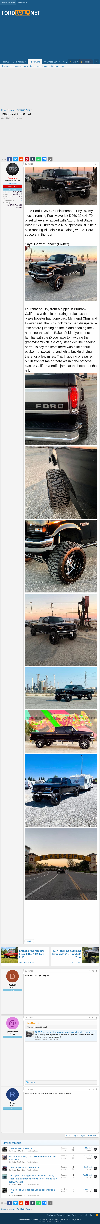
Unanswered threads (41, 66)
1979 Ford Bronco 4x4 (20, 1148)
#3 (93, 1018)
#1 (96, 164)
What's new (52, 61)
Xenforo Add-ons (70, 1220)
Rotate (29, 941)
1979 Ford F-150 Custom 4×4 (24, 1167)
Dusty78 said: (32, 1023)
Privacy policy (77, 1215)
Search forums (59, 66)
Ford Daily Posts (32, 1151)
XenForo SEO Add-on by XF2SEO (50, 1222)
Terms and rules (63, 1215)
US (21, 198)
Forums (23, 2)
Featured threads (21, 66)
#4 (93, 1089)
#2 (93, 971)
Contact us (51, 1215)
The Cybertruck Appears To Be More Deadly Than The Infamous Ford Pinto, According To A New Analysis (33, 1178)
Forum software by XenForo (38, 1220)
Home (6, 61)
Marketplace (9, 2)
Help (86, 1215)
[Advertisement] (48, 39)
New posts (8, 66)
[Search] (96, 61)
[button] (26, 61)
